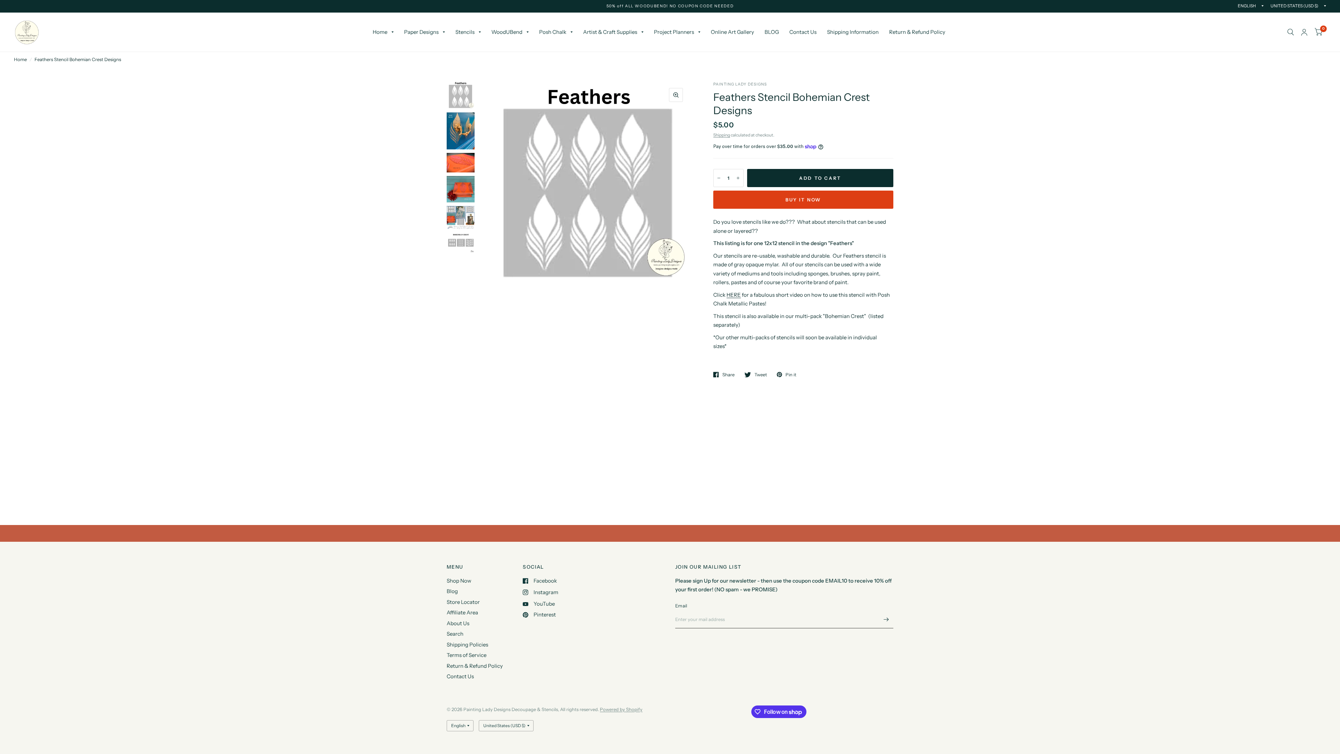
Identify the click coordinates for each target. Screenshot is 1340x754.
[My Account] (1304, 32)
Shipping (721, 135)
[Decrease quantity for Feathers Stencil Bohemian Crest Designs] (719, 178)
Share (728, 374)
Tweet (760, 374)
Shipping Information (853, 32)
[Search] (1290, 32)
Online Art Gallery (732, 32)
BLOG (772, 32)
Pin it (791, 374)
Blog (452, 591)
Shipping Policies (467, 644)
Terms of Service (466, 655)
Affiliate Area (462, 612)
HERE (734, 294)
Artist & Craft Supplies (610, 32)
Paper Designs (421, 32)
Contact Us (803, 32)
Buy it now (803, 199)
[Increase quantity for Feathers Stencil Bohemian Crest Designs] (738, 178)
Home (380, 32)
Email (681, 605)
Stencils (465, 32)
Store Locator (463, 602)
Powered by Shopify (621, 709)
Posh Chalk (552, 32)
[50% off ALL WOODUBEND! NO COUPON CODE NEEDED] (670, 6)
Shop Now (459, 580)
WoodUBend (506, 32)
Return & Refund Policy (917, 32)
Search (455, 633)
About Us (458, 623)
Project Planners (674, 32)
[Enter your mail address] (886, 619)
